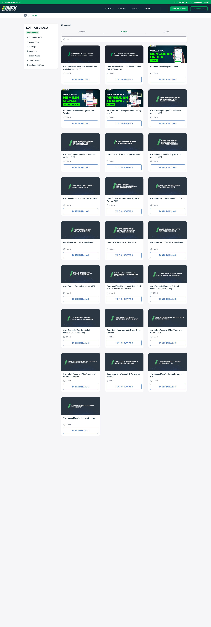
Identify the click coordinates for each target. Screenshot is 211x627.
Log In (206, 2)
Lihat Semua (32, 33)
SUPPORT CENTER (181, 2)
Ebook (166, 32)
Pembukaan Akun (34, 37)
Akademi (82, 32)
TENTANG (148, 9)
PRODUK (108, 9)
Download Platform (35, 65)
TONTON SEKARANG (80, 79)
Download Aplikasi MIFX (11, 2)
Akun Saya (31, 46)
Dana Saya (32, 51)
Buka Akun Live (199, 9)
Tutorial (124, 32)
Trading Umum (33, 56)
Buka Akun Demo (179, 9)
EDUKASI (121, 9)
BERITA (134, 9)
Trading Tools (33, 42)
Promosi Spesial (34, 60)
